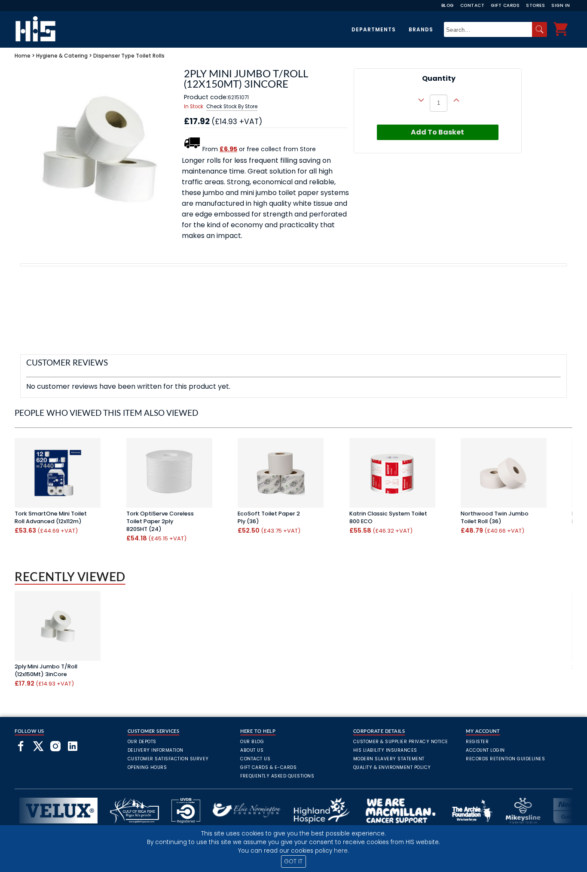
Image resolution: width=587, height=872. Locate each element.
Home (23, 55)
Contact (472, 5)
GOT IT (293, 861)
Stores (535, 5)
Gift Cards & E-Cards (268, 767)
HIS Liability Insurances (385, 750)
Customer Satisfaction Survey (168, 759)
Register (477, 741)
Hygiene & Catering (62, 55)
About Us (251, 750)
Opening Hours (147, 767)
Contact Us (255, 759)
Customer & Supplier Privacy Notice (400, 741)
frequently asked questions (277, 776)
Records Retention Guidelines (505, 759)
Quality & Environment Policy (392, 767)
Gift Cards (505, 5)
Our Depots (142, 741)
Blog (447, 5)
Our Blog (252, 741)
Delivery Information (155, 750)
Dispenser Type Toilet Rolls (129, 55)
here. (341, 851)
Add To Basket (437, 132)
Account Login (485, 750)
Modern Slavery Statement (389, 759)
